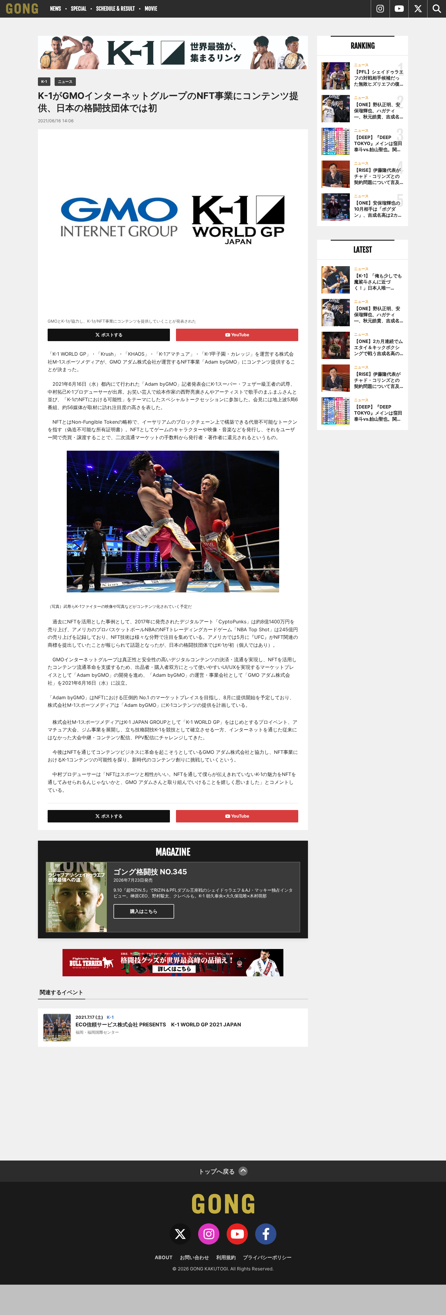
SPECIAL (78, 8)
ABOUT (164, 1257)
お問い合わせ (194, 1257)
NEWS (55, 8)
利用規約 (226, 1257)
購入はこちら (143, 911)
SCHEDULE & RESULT (115, 8)
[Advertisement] (173, 1099)
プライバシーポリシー (267, 1257)
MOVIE (151, 8)
